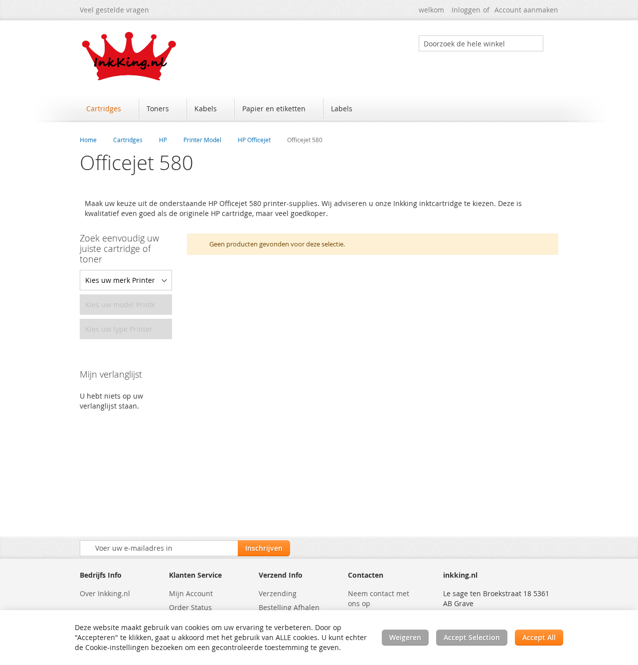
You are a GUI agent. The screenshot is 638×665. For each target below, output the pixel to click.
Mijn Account (191, 593)
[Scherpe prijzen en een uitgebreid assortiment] (129, 56)
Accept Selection (472, 637)
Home (88, 140)
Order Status (190, 607)
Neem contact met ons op (378, 598)
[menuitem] (108, 109)
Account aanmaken (526, 9)
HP (163, 140)
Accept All (539, 637)
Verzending (278, 593)
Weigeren (405, 637)
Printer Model (202, 140)
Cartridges (128, 140)
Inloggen (466, 9)
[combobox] (481, 43)
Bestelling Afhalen (289, 607)
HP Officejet (254, 140)
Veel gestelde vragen (114, 9)
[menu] (319, 109)
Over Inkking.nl (105, 593)
